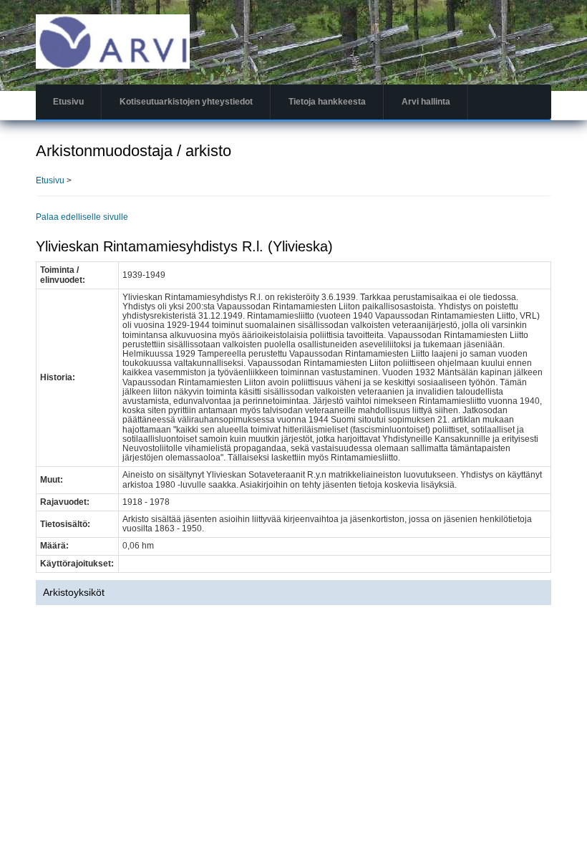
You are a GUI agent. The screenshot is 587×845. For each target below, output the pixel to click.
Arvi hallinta (426, 102)
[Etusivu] (113, 41)
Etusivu (68, 102)
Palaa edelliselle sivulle (82, 217)
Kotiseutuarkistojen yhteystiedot (186, 102)
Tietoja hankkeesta (327, 102)
